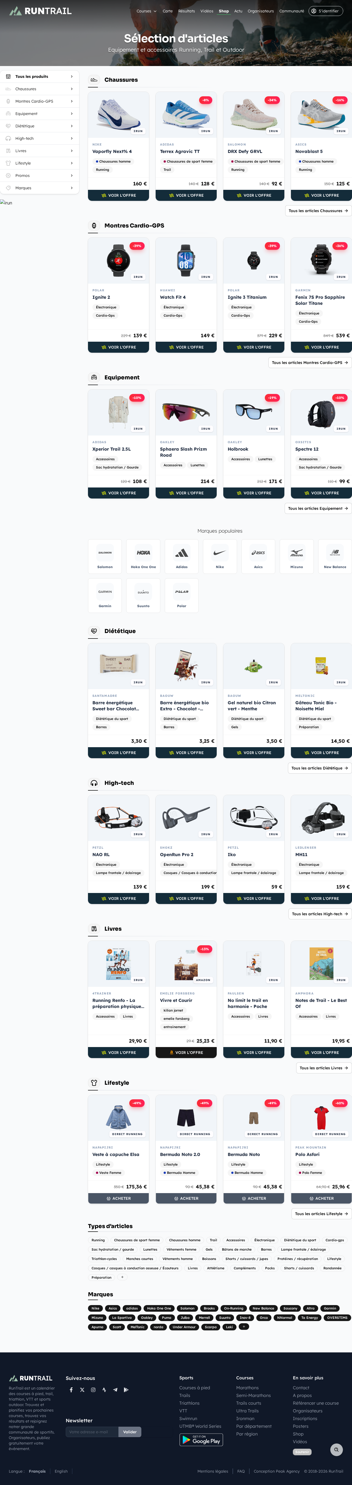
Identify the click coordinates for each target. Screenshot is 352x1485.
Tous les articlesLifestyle (318, 1213)
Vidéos (206, 11)
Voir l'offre (122, 195)
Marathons (247, 1387)
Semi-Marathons (253, 1395)
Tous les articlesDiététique (317, 768)
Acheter (121, 1198)
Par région (247, 1434)
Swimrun (188, 1418)
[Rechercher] (336, 1449)
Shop (224, 11)
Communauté (291, 11)
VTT (183, 1410)
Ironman (245, 1418)
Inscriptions (305, 1418)
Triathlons (189, 1403)
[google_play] (126, 1389)
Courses (144, 11)
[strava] (104, 1389)
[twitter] (82, 1389)
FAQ (241, 1471)
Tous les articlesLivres (321, 1067)
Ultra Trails (247, 1410)
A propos (302, 1395)
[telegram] (115, 1389)
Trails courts (248, 1403)
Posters (301, 1426)
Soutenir (302, 1452)
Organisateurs (261, 11)
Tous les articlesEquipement (315, 508)
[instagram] (93, 1389)
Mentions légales (212, 1471)
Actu (238, 11)
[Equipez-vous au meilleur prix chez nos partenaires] (39, 202)
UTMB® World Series (200, 1426)
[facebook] (71, 1389)
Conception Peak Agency (277, 1471)
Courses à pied (194, 1387)
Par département (254, 1426)
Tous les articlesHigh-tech (317, 913)
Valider (130, 1431)
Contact (301, 1387)
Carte (168, 11)
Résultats (186, 11)
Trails (184, 1395)
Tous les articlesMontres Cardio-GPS (307, 362)
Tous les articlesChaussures (315, 210)
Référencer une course (316, 1403)
